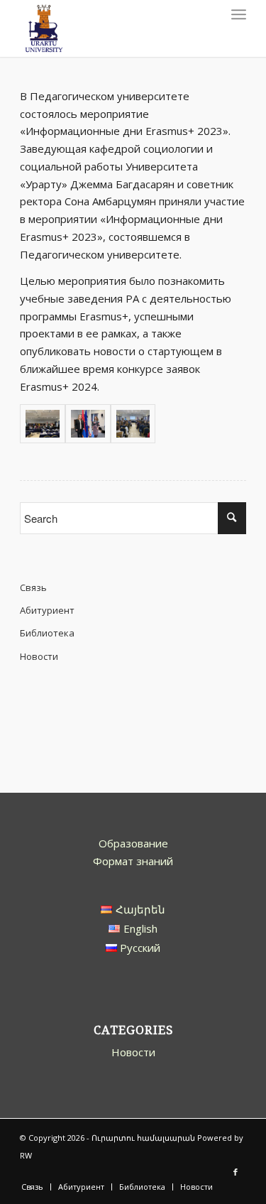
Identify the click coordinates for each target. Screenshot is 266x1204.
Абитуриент (47, 610)
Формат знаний (133, 861)
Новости (39, 656)
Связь (33, 587)
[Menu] (238, 14)
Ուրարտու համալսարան (143, 1137)
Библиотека (47, 633)
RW (26, 1155)
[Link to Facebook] (235, 1172)
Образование (133, 843)
